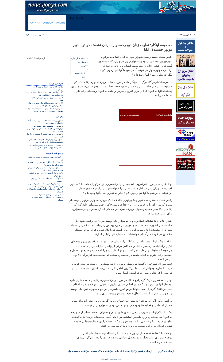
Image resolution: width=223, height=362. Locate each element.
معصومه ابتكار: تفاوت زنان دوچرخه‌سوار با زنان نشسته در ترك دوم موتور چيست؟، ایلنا (45, 128)
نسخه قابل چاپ (78, 58)
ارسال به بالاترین (166, 351)
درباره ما (33, 35)
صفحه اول (43, 35)
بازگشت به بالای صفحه (102, 351)
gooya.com (113, 359)
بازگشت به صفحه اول (78, 351)
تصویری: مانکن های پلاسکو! (50, 194)
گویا (27, 35)
